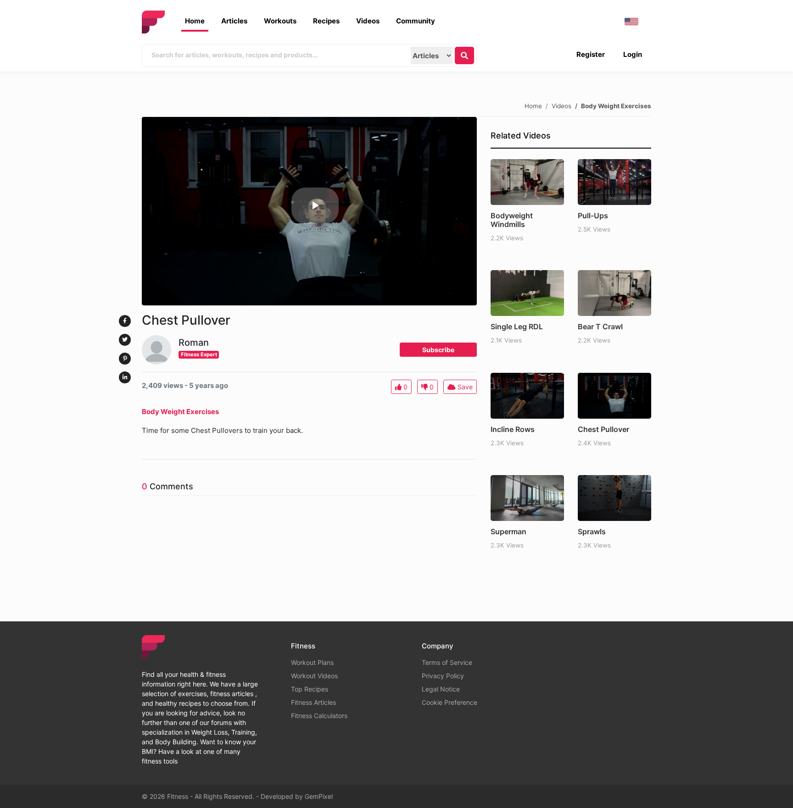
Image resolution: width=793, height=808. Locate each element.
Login (632, 54)
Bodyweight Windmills (512, 220)
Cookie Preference (449, 702)
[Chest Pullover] (614, 396)
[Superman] (527, 498)
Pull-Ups (593, 215)
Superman (508, 531)
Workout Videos (314, 676)
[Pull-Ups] (614, 182)
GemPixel (319, 796)
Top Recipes (309, 689)
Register (590, 54)
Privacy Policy (443, 676)
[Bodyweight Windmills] (527, 182)
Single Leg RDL (517, 326)
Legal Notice (441, 689)
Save (464, 387)
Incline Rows (513, 429)
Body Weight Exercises (616, 105)
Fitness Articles (313, 702)
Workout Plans (312, 662)
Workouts (280, 21)
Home (195, 21)
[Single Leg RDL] (527, 293)
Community (415, 21)
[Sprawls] (614, 498)
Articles (234, 21)
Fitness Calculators (319, 715)
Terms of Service (447, 662)
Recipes (326, 21)
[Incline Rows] (527, 396)
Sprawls (592, 531)
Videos (368, 21)
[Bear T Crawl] (614, 293)
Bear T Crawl (600, 326)
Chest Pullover (603, 429)
